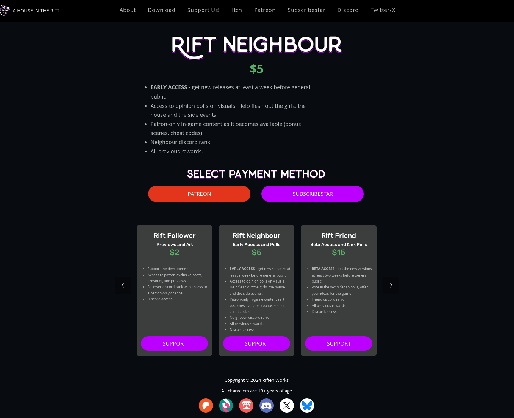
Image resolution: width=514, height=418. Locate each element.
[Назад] (123, 285)
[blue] (307, 405)
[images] (226, 405)
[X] (287, 405)
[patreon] (206, 405)
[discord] (266, 405)
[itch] (246, 405)
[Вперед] (391, 285)
